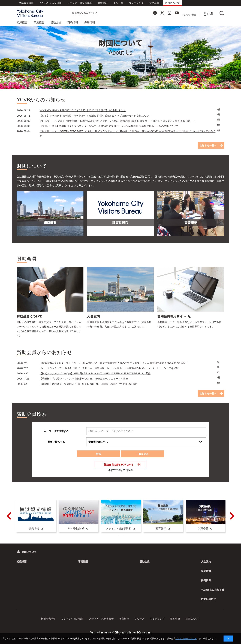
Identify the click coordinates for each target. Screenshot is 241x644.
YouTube (176, 12)
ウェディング (136, 2)
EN (211, 13)
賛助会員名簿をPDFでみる (118, 464)
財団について (172, 2)
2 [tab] (123, 536)
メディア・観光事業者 (79, 2)
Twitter (162, 12)
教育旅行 (102, 2)
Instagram (169, 12)
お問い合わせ (208, 598)
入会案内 (206, 561)
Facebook (154, 12)
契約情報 (72, 22)
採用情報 (89, 22)
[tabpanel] (36, 516)
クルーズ (118, 2)
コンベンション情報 (50, 2)
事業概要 (39, 22)
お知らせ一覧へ (208, 145)
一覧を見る (142, 453)
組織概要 (22, 22)
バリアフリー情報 (189, 15)
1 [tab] (118, 536)
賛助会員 (154, 2)
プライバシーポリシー (186, 638)
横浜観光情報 (26, 2)
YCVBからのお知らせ (212, 589)
